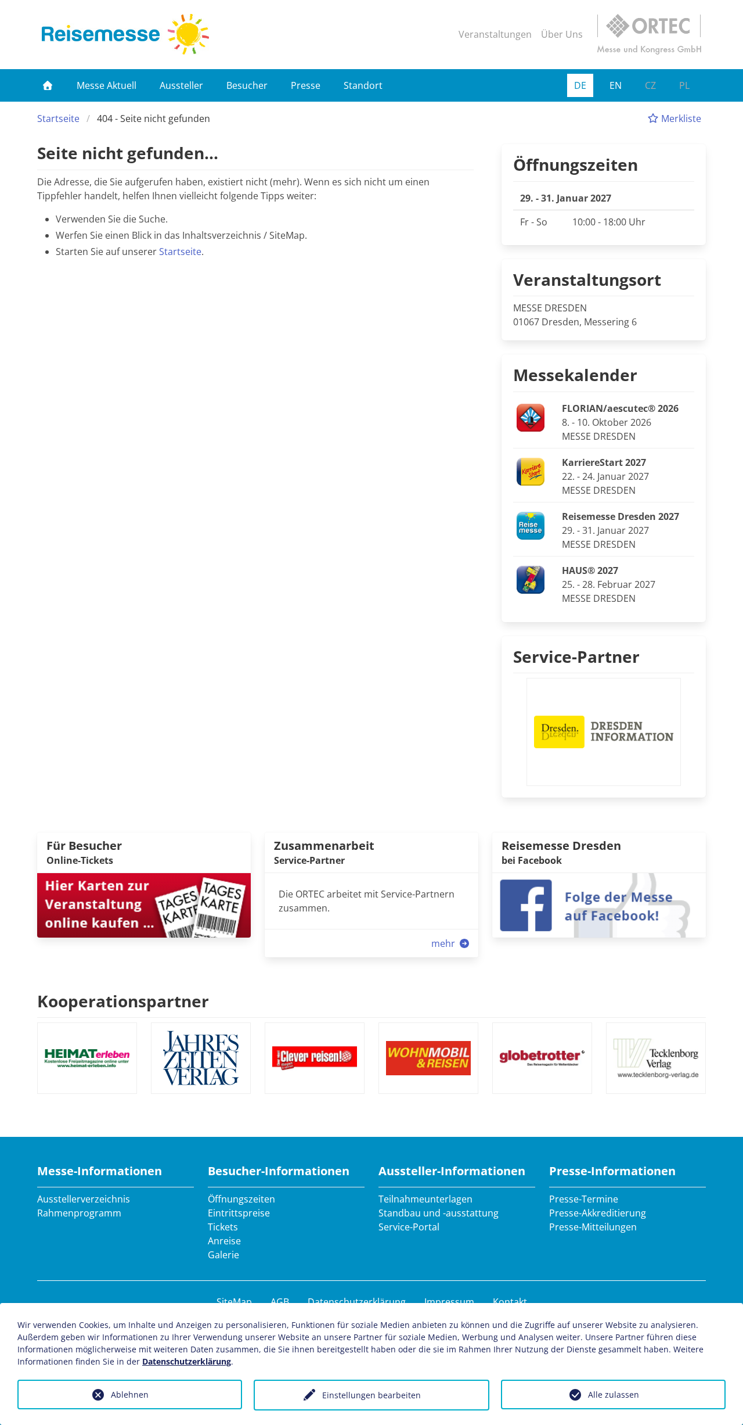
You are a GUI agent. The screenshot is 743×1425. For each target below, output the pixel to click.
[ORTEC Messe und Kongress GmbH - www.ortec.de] (649, 34)
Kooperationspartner (123, 1001)
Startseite (58, 118)
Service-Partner (576, 656)
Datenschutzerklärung (357, 1301)
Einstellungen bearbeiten (371, 1395)
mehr (444, 943)
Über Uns (562, 34)
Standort (363, 85)
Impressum (449, 1301)
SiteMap (234, 1301)
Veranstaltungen (495, 34)
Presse (305, 85)
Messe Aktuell (106, 85)
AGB (279, 1301)
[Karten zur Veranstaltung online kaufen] (144, 904)
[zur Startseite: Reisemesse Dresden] (125, 34)
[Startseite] (47, 85)
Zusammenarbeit (324, 845)
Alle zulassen (613, 1394)
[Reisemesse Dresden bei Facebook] (599, 904)
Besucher (247, 85)
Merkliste (680, 118)
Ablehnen (130, 1394)
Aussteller (181, 85)
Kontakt (510, 1301)
